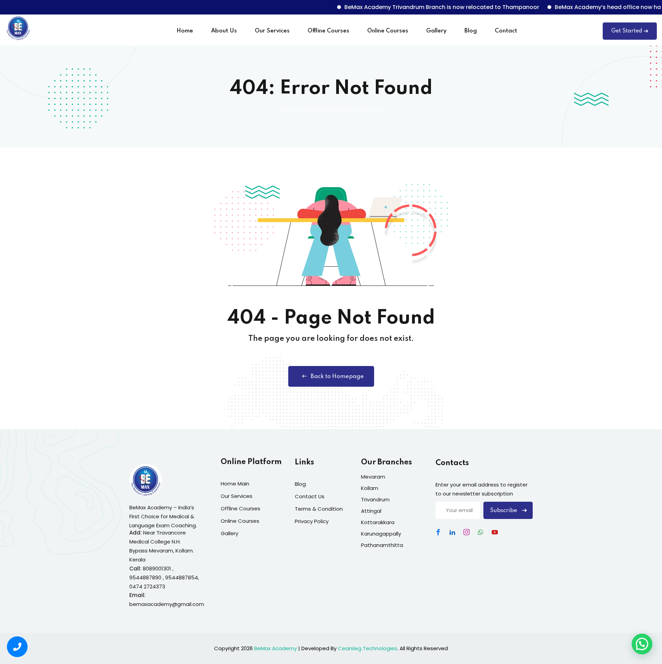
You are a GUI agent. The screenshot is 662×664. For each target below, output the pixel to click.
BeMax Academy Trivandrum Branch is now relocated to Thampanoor (429, 7)
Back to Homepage (337, 376)
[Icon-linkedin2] (452, 532)
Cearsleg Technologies (367, 648)
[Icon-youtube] (495, 532)
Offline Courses (328, 31)
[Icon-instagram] (466, 532)
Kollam (369, 488)
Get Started (626, 31)
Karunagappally (381, 533)
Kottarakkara (377, 522)
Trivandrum (375, 499)
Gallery (436, 31)
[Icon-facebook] (438, 532)
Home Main (235, 483)
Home (185, 31)
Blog (470, 31)
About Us (224, 31)
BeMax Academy (275, 648)
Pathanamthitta (382, 545)
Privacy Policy (312, 521)
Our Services (272, 31)
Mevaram (373, 476)
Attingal (371, 510)
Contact (506, 31)
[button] (642, 644)
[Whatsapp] (480, 532)
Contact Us (309, 496)
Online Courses (387, 31)
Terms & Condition (319, 508)
